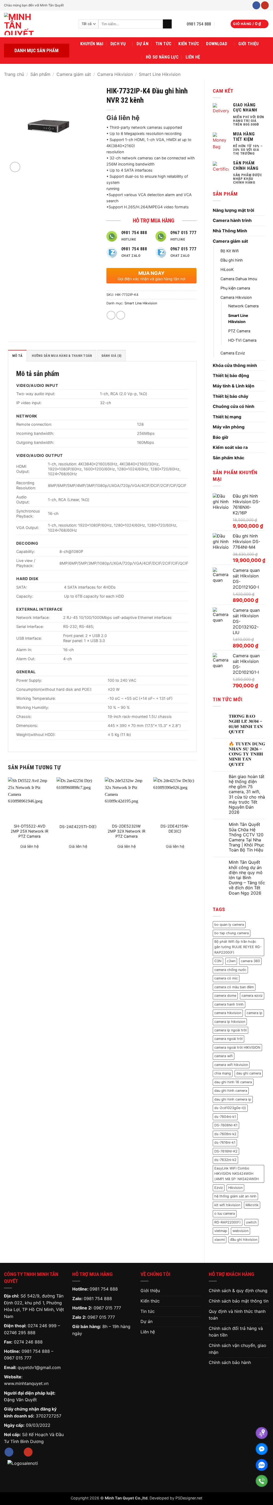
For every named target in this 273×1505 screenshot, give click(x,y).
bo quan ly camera (229, 925)
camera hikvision (227, 1013)
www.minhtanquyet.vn (26, 1383)
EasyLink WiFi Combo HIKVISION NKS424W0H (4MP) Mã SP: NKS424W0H (236, 1173)
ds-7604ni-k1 (225, 1117)
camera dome (225, 996)
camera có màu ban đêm (234, 987)
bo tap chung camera (231, 933)
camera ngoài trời (228, 1039)
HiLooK (227, 269)
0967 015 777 (17, 1358)
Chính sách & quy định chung (238, 1290)
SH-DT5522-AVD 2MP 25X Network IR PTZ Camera (29, 831)
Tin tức (163, 43)
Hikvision (235, 1188)
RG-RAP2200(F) (227, 1222)
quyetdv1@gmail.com (39, 1367)
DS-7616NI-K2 (226, 1151)
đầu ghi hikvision (243, 1240)
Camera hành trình (232, 220)
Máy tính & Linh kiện (233, 385)
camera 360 (250, 961)
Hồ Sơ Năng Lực (162, 57)
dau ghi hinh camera (230, 1091)
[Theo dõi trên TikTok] (18, 1452)
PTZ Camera (239, 331)
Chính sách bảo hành (230, 1362)
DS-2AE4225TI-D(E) (78, 826)
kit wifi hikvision (227, 1205)
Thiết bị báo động (231, 375)
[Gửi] (167, 23)
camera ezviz (252, 996)
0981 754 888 (36, 1351)
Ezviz (218, 1188)
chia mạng (222, 1073)
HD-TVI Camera (242, 340)
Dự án (142, 43)
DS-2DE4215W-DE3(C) (174, 828)
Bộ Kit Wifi (229, 251)
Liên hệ (193, 57)
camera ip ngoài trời (230, 1030)
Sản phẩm (40, 74)
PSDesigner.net (188, 1498)
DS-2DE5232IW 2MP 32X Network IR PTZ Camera (126, 831)
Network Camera (243, 306)
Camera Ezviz (232, 353)
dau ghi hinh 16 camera (233, 1082)
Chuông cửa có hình (233, 406)
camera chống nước (230, 970)
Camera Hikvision (115, 74)
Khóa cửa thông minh (235, 365)
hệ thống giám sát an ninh (235, 1196)
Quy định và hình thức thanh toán (237, 1315)
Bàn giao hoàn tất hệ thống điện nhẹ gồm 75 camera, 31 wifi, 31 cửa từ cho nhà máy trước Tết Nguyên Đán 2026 (247, 794)
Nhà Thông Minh (230, 230)
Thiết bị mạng (227, 416)
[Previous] (8, 817)
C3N (218, 961)
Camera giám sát (74, 74)
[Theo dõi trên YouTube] (265, 5)
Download (216, 43)
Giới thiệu (248, 43)
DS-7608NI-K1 (226, 1125)
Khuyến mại (91, 43)
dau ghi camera (248, 1073)
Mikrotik (252, 1205)
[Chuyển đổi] (262, 210)
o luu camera (224, 1213)
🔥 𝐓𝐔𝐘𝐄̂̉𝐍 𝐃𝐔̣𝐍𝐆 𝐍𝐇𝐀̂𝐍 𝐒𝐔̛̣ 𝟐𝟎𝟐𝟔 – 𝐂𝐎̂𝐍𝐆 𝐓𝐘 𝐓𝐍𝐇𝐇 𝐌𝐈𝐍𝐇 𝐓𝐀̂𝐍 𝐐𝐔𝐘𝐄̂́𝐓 (247, 754)
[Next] (196, 817)
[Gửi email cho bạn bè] (120, 315)
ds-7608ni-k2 (225, 1134)
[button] (220, 24)
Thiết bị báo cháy (230, 396)
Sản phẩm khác (228, 457)
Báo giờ (220, 437)
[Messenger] (262, 1449)
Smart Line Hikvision (159, 74)
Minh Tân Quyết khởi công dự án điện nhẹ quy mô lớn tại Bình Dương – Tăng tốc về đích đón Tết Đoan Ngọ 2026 (247, 877)
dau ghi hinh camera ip (232, 1099)
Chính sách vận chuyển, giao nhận (237, 1349)
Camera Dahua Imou (238, 278)
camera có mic (226, 978)
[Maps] (262, 1433)
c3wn (231, 961)
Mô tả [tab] (17, 356)
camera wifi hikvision (231, 1065)
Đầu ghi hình (231, 260)
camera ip (254, 1013)
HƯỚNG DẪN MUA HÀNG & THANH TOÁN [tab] (62, 356)
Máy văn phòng (228, 426)
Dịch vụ (118, 43)
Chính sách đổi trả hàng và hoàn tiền (236, 1332)
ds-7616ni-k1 (224, 1142)
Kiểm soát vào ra (230, 447)
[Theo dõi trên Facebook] (256, 5)
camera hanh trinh (229, 1004)
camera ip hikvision (229, 1022)
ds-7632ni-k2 (225, 1160)
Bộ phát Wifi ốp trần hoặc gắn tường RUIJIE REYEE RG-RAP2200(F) (238, 947)
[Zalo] (262, 1465)
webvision (240, 1231)
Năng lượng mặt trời (233, 210)
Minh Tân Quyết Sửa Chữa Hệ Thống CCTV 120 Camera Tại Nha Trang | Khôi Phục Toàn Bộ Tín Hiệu (246, 837)
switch (251, 1222)
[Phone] (262, 1481)
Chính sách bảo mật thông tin (238, 1301)
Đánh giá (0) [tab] (112, 356)
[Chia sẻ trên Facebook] (111, 315)
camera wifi (223, 1056)
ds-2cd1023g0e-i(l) (230, 1108)
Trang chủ (14, 74)
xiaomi (219, 1240)
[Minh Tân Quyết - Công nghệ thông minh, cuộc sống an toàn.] (37, 24)
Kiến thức (188, 43)
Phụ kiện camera (235, 288)
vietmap (220, 1231)
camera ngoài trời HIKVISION (237, 1047)
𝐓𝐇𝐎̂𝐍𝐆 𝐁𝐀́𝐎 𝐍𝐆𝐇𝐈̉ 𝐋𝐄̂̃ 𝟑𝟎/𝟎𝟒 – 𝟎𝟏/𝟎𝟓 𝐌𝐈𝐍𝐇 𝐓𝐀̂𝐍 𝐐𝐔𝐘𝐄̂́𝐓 (246, 724)
